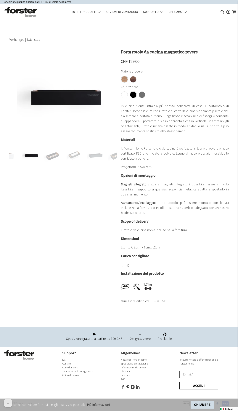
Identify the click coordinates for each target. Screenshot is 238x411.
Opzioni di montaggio (122, 12)
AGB (123, 379)
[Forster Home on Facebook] (123, 388)
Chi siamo (175, 12)
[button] (229, 409)
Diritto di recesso (71, 375)
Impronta (126, 375)
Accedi (199, 386)
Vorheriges (16, 40)
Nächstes (33, 40)
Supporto (151, 12)
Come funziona (70, 367)
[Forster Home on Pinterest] (128, 388)
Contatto (67, 363)
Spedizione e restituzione (134, 363)
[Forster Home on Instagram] (133, 388)
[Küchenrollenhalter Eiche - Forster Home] (63, 96)
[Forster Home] (20, 12)
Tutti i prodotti (83, 12)
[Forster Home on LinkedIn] (138, 388)
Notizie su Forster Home (134, 359)
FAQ (64, 359)
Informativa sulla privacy (133, 367)
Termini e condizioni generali (77, 371)
